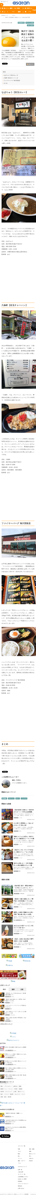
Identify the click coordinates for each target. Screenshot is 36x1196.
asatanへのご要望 (22, 1179)
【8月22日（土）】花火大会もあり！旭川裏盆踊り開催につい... (15, 994)
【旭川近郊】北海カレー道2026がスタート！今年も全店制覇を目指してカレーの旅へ (24, 812)
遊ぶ (4, 9)
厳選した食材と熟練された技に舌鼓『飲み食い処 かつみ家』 (15, 1075)
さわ (20, 946)
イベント (8, 9)
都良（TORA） (17, 780)
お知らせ (31, 1158)
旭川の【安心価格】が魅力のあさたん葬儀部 (15, 1047)
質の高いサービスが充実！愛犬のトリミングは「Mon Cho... (15, 1062)
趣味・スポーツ (13, 9)
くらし (23, 9)
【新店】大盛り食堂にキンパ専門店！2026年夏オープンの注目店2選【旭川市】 (24, 901)
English (31, 1160)
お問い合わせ (21, 1188)
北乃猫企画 (21, 893)
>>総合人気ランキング (6, 1024)
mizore (20, 933)
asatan (23, 920)
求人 (30, 1156)
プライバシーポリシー (23, 1183)
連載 (25, 9)
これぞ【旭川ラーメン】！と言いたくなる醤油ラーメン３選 (15, 1012)
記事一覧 (20, 1169)
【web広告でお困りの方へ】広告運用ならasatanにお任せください (15, 1121)
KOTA (19, 831)
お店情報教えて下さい (23, 1176)
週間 (13, 989)
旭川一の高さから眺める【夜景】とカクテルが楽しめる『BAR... (15, 1069)
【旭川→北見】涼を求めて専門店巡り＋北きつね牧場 (15, 1018)
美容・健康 (19, 9)
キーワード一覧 (21, 1174)
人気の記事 (20, 1172)
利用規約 (20, 1181)
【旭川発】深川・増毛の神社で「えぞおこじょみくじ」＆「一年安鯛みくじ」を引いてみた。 (23, 888)
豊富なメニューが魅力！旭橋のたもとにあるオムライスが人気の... (15, 1055)
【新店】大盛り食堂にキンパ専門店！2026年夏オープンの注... (15, 1000)
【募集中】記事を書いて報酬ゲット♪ (14, 1113)
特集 (19, 1149)
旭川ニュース (29, 9)
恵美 (11, 1008)
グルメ (13, 15)
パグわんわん (12, 1014)
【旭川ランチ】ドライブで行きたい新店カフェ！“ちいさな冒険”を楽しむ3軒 (23, 852)
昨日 (4, 989)
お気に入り (30, 64)
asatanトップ (4, 15)
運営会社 (20, 1186)
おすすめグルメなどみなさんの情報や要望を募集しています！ (15, 1128)
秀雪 (19, 871)
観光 (2, 9)
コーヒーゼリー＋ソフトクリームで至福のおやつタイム (15, 1006)
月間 (21, 989)
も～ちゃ (20, 817)
